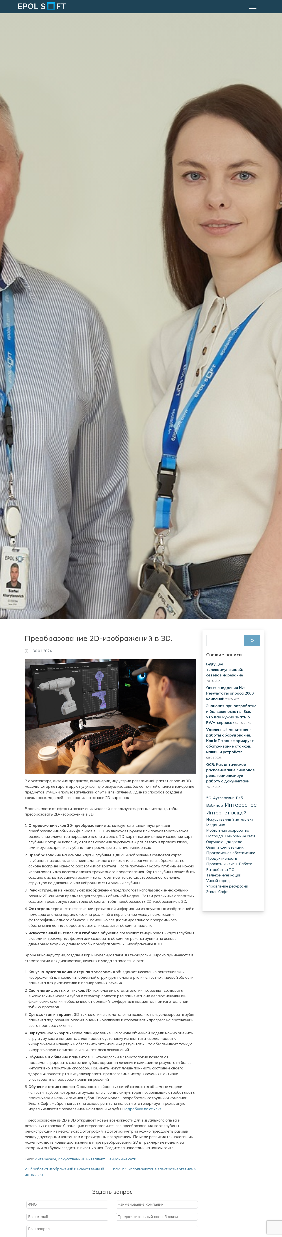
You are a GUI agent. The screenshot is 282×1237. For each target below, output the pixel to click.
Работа (245, 863)
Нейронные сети (240, 836)
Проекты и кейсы (221, 863)
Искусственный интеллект (229, 819)
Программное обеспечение (230, 852)
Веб (239, 797)
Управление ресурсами (227, 886)
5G (208, 797)
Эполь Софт (217, 891)
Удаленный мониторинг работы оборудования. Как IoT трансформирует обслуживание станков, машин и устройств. (230, 740)
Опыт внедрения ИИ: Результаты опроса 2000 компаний (230, 693)
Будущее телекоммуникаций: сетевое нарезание (224, 669)
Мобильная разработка (227, 830)
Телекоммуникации (223, 875)
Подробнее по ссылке (141, 1109)
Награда (214, 836)
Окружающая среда (224, 841)
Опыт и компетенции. (225, 847)
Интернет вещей (226, 812)
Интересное (241, 804)
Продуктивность (221, 858)
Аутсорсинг (223, 797)
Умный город (218, 880)
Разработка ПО (220, 869)
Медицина (215, 824)
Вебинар (214, 805)
